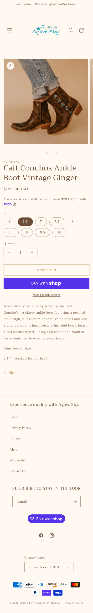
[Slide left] (36, 153)
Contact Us (18, 471)
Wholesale (17, 460)
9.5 (42, 232)
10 (59, 232)
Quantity (10, 243)
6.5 (25, 221)
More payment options (47, 294)
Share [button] (13, 373)
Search (15, 417)
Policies (15, 439)
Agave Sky (27, 602)
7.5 (56, 221)
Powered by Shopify (48, 602)
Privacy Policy (20, 428)
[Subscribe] (75, 501)
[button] (9, 30)
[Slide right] (57, 153)
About (14, 449)
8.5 (11, 232)
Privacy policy (74, 602)
